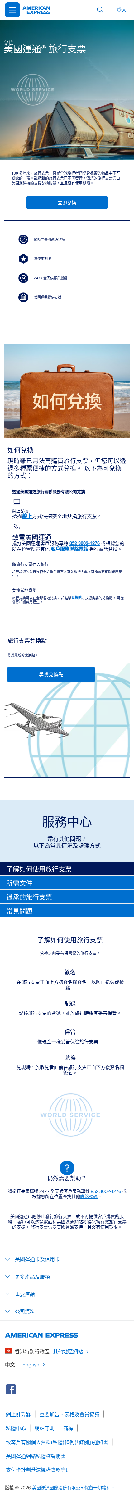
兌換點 (76, 597)
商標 (68, 1428)
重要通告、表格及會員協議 (69, 1414)
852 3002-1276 (106, 1191)
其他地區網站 (68, 1351)
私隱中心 (16, 1428)
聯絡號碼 (89, 1196)
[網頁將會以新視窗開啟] (11, 1389)
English (30, 1365)
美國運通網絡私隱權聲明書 (36, 1456)
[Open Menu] (12, 9)
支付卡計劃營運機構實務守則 (38, 1470)
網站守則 (45, 1428)
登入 (122, 9)
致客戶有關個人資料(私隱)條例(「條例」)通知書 (57, 1442)
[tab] (67, 869)
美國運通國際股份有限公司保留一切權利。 (73, 1487)
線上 (27, 516)
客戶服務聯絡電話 (69, 548)
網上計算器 (18, 1414)
